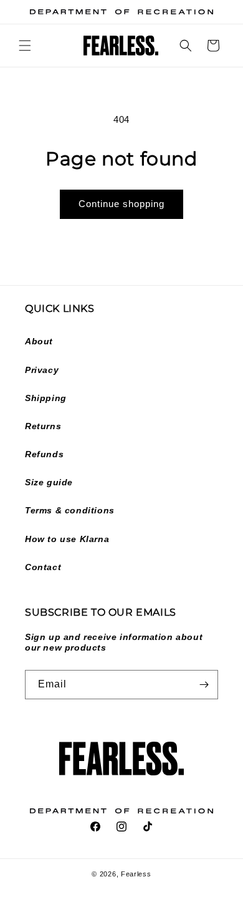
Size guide (49, 482)
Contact (43, 567)
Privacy (42, 370)
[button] (25, 45)
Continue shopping (121, 203)
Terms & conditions (70, 510)
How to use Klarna (67, 539)
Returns (43, 426)
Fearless (136, 874)
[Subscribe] (203, 684)
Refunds (44, 454)
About (39, 341)
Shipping (46, 398)
